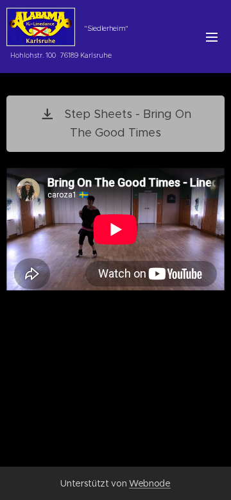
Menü (212, 36)
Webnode (150, 483)
